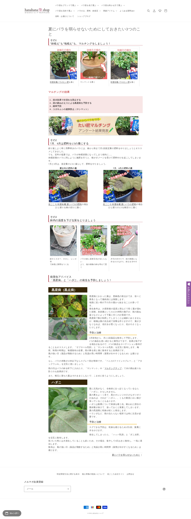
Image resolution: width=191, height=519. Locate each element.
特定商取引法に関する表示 (68, 474)
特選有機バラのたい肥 (59, 82)
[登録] (68, 489)
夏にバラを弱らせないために (126, 455)
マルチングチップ (113, 368)
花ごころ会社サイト (115, 474)
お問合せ (130, 474)
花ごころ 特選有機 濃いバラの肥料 (65, 204)
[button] (67, 5)
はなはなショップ (98, 513)
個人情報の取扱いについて (93, 474)
